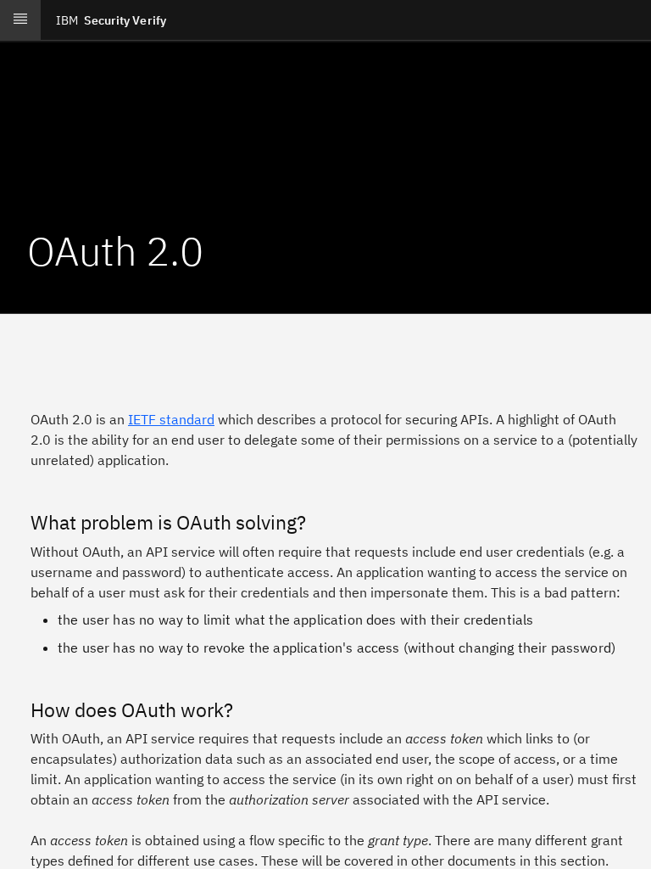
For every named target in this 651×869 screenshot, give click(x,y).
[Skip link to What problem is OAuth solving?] (19, 523)
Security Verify (111, 20)
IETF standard (171, 419)
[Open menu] (20, 20)
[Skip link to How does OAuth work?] (19, 710)
